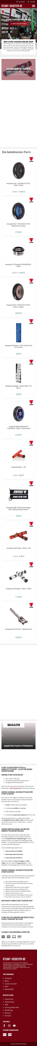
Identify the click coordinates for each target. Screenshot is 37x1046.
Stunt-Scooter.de (15, 788)
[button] (33, 5)
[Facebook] (4, 1025)
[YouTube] (14, 1025)
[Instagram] (9, 1025)
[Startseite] (11, 6)
